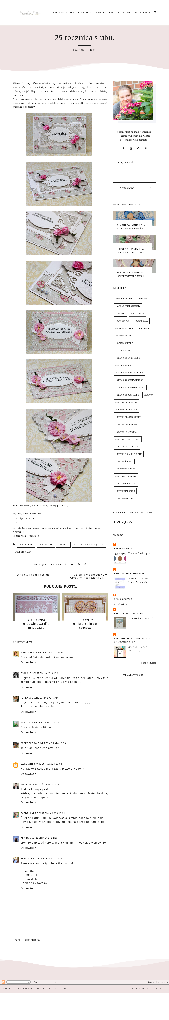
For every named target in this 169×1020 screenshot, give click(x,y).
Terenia (26, 698)
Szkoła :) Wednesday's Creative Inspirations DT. (87, 576)
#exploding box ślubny (127, 358)
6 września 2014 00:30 (52, 858)
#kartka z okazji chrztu (128, 454)
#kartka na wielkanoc (127, 439)
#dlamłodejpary (124, 343)
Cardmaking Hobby (64, 12)
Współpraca (143, 12)
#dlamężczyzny (123, 336)
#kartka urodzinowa (126, 447)
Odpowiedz (28, 662)
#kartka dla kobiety (126, 410)
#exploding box (123, 351)
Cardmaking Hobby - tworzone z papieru (46, 988)
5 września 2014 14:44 (46, 698)
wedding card (23, 552)
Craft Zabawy (123, 599)
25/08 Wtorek (121, 604)
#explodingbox (123, 365)
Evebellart (28, 813)
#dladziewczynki (124, 328)
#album (143, 299)
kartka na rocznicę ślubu (89, 545)
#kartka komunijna (126, 432)
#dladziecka (141, 321)
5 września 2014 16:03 (52, 743)
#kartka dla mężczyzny (128, 417)
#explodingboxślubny (127, 395)
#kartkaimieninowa (126, 469)
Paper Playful (123, 548)
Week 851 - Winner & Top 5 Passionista (140, 580)
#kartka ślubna (124, 461)
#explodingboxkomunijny (129, 373)
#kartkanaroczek (125, 491)
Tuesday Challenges (139, 553)
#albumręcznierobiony (127, 306)
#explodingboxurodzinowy (130, 388)
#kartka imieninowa (126, 424)
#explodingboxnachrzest (129, 380)
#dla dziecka (137, 314)
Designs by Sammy (34, 883)
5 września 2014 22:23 (44, 838)
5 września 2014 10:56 (50, 652)
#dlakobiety (145, 328)
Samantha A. (29, 858)
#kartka (148, 395)
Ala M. (25, 838)
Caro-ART (27, 764)
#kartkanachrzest (125, 484)
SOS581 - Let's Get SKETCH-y (139, 648)
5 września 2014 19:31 (51, 813)
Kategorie (85, 12)
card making (26, 545)
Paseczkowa (29, 743)
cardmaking (46, 545)
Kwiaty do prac (105, 12)
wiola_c (26, 673)
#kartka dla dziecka (126, 402)
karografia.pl (156, 988)
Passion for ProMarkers (130, 573)
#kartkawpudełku (125, 498)
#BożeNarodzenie (124, 299)
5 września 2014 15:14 (46, 722)
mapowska (28, 652)
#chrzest (120, 314)
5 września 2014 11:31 (46, 673)
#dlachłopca (122, 321)
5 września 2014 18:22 (47, 785)
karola (26, 722)
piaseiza (26, 785)
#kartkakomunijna (125, 476)
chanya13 (63, 545)
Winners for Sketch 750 (141, 618)
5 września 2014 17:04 (48, 764)
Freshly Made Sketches (129, 613)
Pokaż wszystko (148, 663)
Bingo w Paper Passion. (33, 574)
